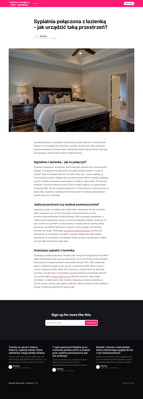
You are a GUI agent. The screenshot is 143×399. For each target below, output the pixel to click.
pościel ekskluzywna (61, 276)
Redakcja (43, 36)
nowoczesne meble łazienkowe (76, 230)
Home (35, 3)
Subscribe (129, 3)
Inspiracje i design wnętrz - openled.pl (19, 3)
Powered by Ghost (128, 383)
